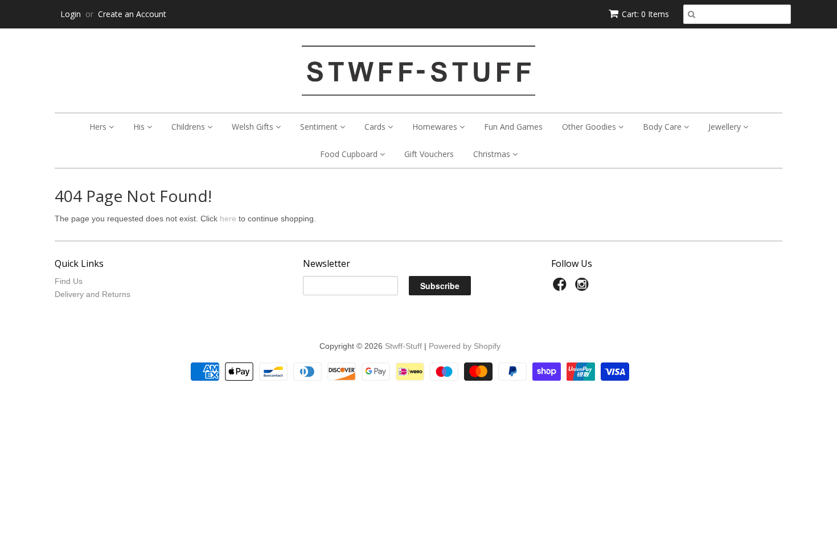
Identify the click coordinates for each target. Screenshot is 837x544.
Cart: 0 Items (645, 14)
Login (70, 14)
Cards (376, 126)
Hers (99, 126)
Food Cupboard (350, 154)
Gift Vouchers (429, 154)
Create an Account (132, 14)
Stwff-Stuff (403, 346)
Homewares (435, 126)
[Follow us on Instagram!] (583, 288)
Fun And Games (513, 126)
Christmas (492, 154)
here (228, 218)
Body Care (663, 126)
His (140, 126)
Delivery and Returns (92, 294)
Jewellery (725, 126)
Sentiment (320, 126)
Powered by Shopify (464, 346)
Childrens (189, 126)
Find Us (69, 281)
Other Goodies (590, 126)
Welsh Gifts (254, 126)
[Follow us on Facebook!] (561, 288)
